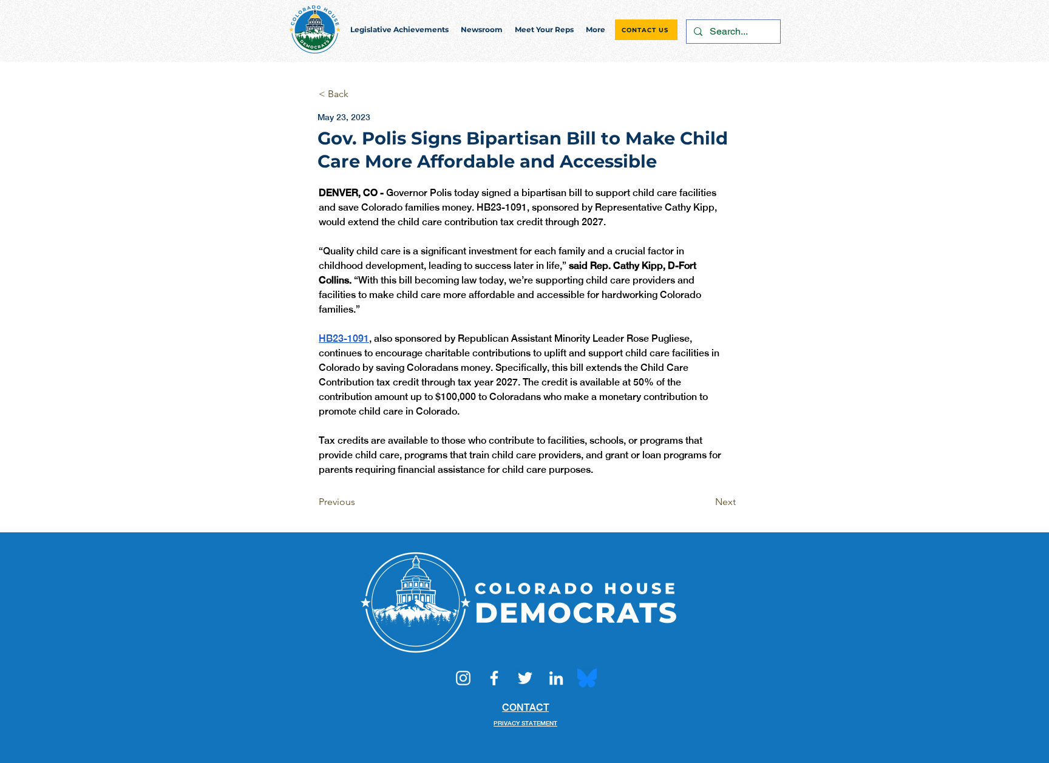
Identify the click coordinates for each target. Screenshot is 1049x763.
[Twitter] (525, 678)
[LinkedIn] (556, 678)
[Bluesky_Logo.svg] (587, 678)
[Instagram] (463, 678)
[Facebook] (494, 678)
